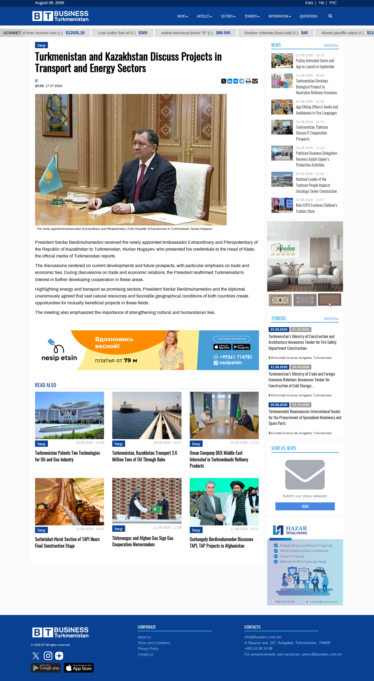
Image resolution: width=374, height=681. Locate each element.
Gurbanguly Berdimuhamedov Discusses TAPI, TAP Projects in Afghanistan (221, 542)
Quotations (308, 16)
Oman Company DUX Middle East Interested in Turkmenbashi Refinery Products (219, 459)
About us (144, 637)
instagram (47, 655)
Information (278, 16)
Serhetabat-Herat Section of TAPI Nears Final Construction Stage (67, 542)
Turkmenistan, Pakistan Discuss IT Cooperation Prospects (312, 133)
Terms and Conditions (154, 643)
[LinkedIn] (229, 81)
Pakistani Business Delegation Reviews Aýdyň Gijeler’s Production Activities (316, 159)
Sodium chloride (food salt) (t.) (248, 33)
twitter (36, 655)
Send (305, 506)
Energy (41, 45)
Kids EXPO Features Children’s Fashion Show (316, 208)
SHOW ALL (331, 45)
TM (321, 3)
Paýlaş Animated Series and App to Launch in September (315, 63)
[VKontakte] (235, 81)
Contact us (146, 654)
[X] (223, 81)
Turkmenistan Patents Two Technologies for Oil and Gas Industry (67, 456)
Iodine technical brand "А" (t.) (167, 33)
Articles (203, 16)
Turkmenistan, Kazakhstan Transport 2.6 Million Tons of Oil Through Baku (144, 456)
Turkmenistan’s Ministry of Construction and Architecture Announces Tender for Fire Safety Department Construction (302, 342)
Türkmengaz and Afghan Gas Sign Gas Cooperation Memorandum (142, 541)
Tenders (278, 318)
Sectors (227, 16)
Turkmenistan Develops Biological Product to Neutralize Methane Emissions (316, 87)
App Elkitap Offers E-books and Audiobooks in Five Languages (317, 110)
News (276, 45)
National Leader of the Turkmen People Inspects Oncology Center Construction (316, 185)
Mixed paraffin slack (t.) (322, 33)
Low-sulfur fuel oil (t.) (94, 33)
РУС (333, 3)
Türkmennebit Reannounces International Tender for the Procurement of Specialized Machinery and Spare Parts (305, 417)
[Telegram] (241, 81)
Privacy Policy (148, 649)
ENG (309, 3)
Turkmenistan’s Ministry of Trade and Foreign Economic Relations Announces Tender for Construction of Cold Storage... (302, 379)
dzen (58, 655)
